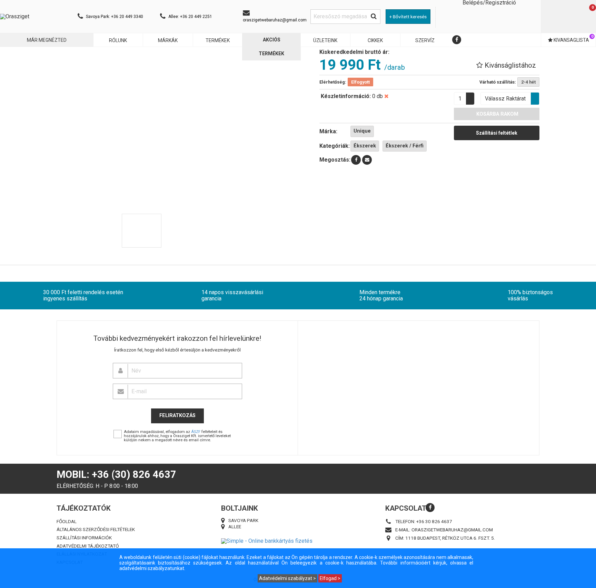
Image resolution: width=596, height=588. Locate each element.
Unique (362, 131)
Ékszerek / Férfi (405, 146)
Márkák (168, 40)
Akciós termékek (271, 46)
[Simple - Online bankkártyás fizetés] (298, 541)
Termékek (218, 40)
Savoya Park (243, 520)
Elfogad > (330, 578)
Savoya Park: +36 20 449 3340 (114, 16)
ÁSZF (195, 432)
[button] (506, 65)
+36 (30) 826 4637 (134, 474)
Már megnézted (47, 40)
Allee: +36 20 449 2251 (190, 16)
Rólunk (118, 40)
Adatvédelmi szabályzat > (287, 578)
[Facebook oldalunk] (456, 39)
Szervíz (425, 40)
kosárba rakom (496, 114)
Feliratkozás (177, 415)
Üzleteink (325, 40)
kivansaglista (573, 38)
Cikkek (375, 40)
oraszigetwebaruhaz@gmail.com (275, 20)
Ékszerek (365, 146)
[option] (141, 231)
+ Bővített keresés (408, 16)
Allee (234, 526)
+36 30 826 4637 (434, 521)
